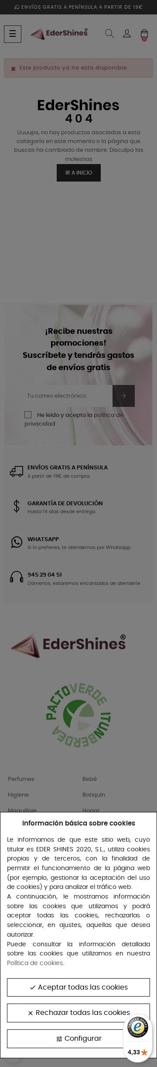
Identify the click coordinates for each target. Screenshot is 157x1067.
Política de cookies (35, 963)
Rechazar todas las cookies (78, 1013)
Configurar (79, 1039)
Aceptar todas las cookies (78, 987)
